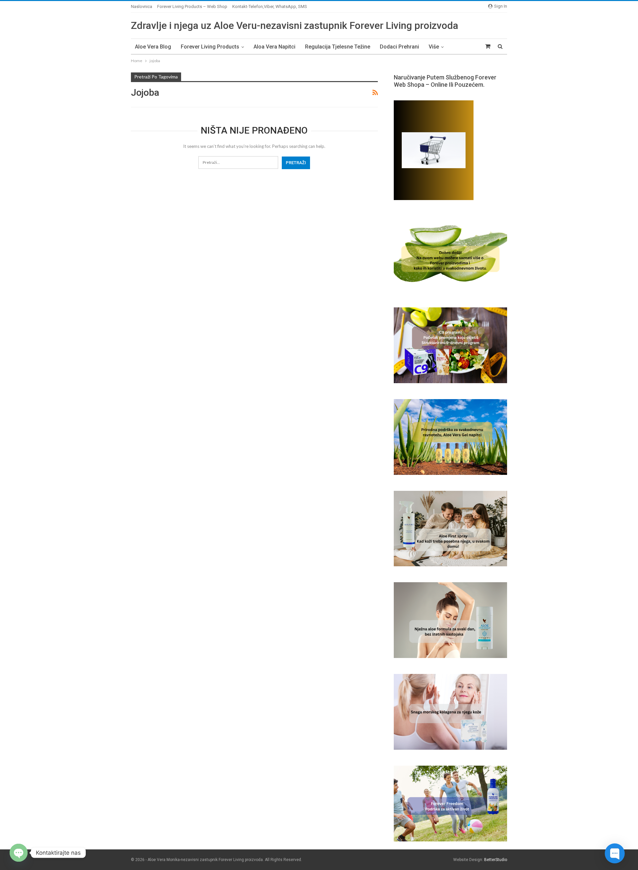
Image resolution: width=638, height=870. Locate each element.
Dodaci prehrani (399, 47)
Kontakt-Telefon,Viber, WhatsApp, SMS (269, 6)
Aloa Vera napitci (274, 47)
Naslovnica (141, 6)
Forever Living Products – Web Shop (192, 6)
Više (434, 47)
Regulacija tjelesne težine (337, 47)
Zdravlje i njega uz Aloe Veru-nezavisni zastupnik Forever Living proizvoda (294, 25)
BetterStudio (495, 859)
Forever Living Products (210, 47)
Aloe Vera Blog (153, 47)
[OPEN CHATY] (19, 853)
